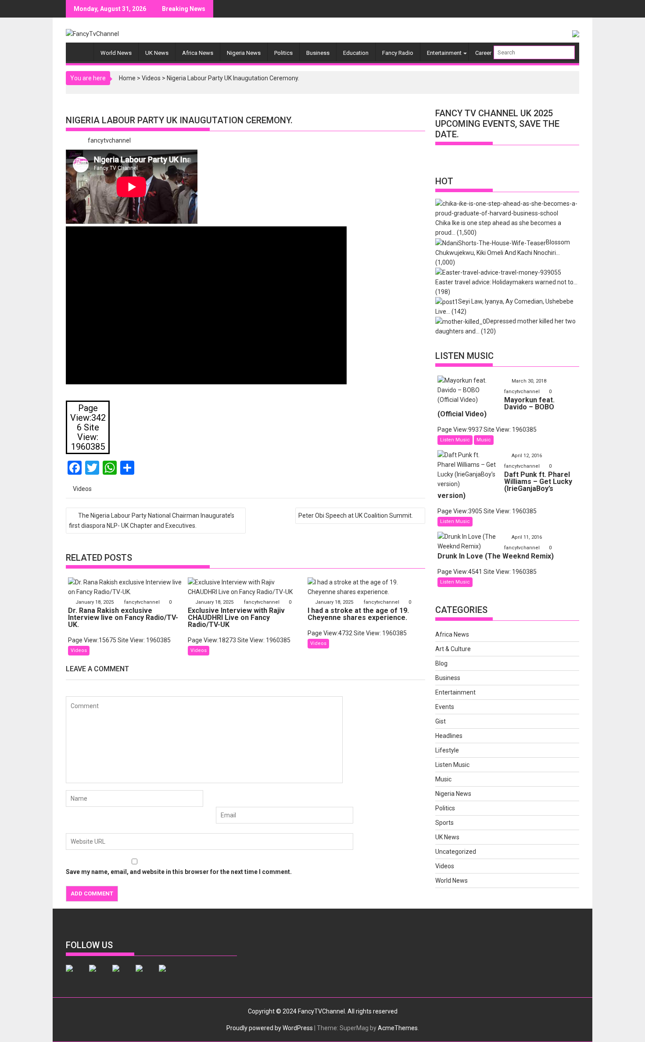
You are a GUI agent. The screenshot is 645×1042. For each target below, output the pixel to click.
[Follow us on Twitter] (99, 975)
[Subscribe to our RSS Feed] (146, 975)
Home (127, 78)
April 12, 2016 (526, 455)
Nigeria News (244, 53)
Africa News (197, 53)
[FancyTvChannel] (81, 49)
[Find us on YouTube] (169, 975)
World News (116, 53)
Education (356, 53)
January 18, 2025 (94, 602)
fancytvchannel (109, 140)
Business (318, 53)
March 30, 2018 (529, 381)
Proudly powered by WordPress (269, 1027)
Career (483, 53)
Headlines (448, 735)
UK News (156, 53)
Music (484, 440)
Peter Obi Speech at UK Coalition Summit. (355, 515)
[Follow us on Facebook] (76, 975)
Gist (440, 721)
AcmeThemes (398, 1027)
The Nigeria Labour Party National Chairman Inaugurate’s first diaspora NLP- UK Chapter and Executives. (151, 520)
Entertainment (444, 53)
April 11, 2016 (526, 537)
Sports (444, 822)
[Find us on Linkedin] (122, 975)
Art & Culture (453, 648)
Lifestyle (447, 750)
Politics (283, 53)
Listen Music (455, 440)
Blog (441, 663)
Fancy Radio (397, 53)
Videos (151, 78)
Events (444, 706)
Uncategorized (455, 851)
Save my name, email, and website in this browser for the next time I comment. (179, 871)
